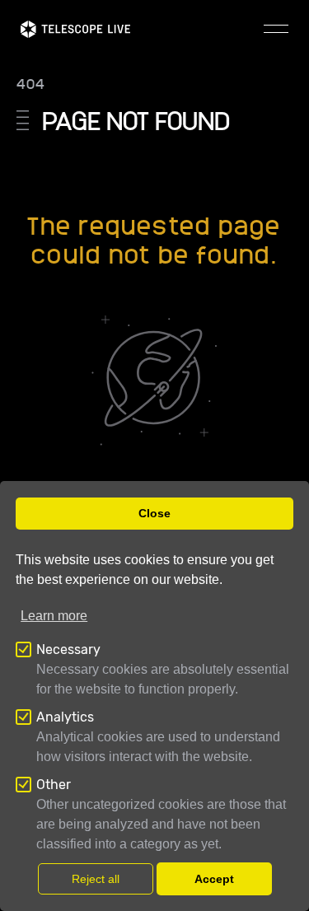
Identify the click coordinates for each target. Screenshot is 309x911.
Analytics (65, 717)
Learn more (54, 616)
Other (53, 784)
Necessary (68, 649)
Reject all (95, 878)
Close (154, 513)
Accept (214, 878)
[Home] (75, 29)
